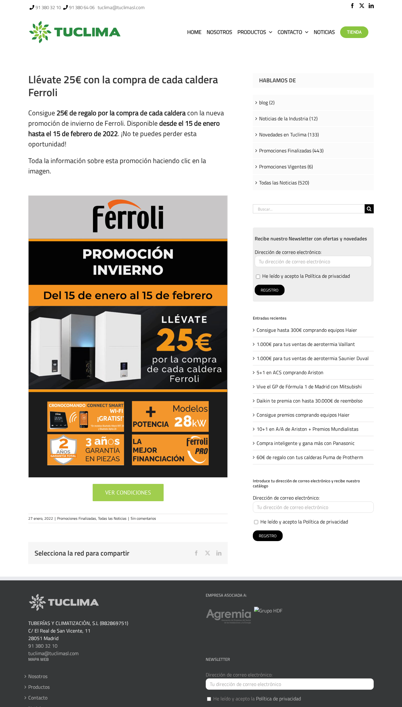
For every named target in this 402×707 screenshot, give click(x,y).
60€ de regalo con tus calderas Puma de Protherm (310, 457)
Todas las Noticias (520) (284, 182)
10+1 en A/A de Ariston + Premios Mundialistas (307, 429)
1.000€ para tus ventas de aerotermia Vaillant (306, 344)
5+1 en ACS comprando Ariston (290, 372)
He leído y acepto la (305, 276)
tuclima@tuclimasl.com (121, 7)
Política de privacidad (327, 276)
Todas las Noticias (112, 518)
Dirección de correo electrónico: (288, 252)
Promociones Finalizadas (76, 518)
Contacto (37, 697)
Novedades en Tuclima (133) (289, 134)
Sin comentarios (143, 518)
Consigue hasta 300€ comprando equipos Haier (307, 330)
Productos (39, 687)
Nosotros (37, 676)
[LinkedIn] (371, 5)
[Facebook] (352, 5)
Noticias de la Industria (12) (288, 118)
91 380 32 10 (48, 7)
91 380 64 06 (82, 7)
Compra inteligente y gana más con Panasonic (306, 443)
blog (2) (266, 102)
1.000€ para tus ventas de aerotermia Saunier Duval (313, 358)
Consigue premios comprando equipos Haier (303, 415)
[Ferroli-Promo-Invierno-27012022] (128, 198)
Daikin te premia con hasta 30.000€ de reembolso (309, 400)
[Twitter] (361, 5)
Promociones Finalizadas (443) (291, 150)
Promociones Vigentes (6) (286, 166)
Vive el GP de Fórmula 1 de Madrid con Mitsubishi (309, 386)
